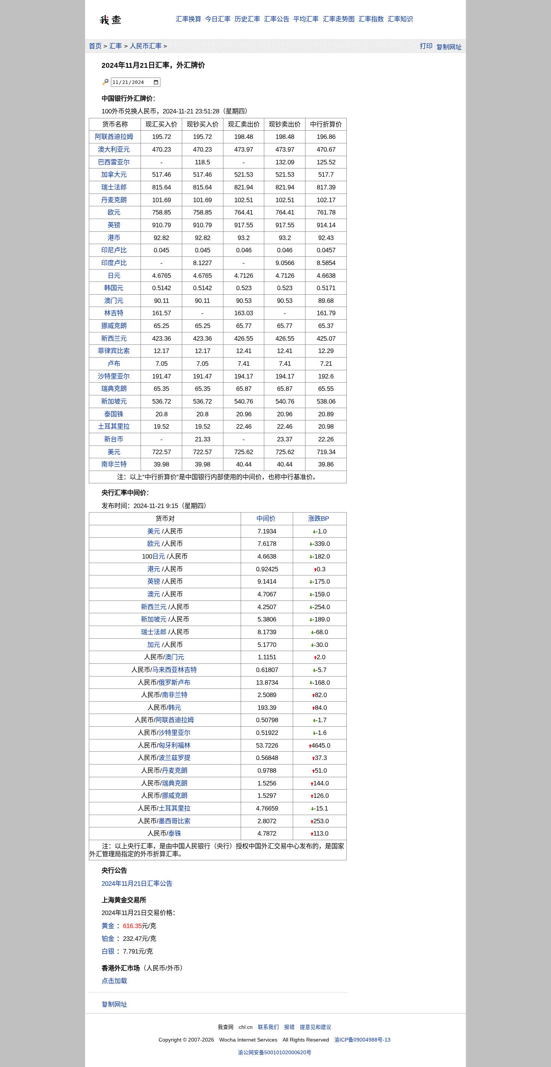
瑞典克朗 (114, 388)
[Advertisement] (406, 168)
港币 (114, 237)
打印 (426, 46)
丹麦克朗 (114, 200)
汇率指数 (371, 19)
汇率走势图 (339, 19)
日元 (114, 275)
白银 (108, 951)
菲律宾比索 (114, 351)
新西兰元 (114, 338)
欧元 (114, 212)
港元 (153, 569)
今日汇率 (218, 19)
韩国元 (113, 288)
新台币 (113, 439)
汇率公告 (276, 19)
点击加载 (114, 981)
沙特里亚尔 (114, 376)
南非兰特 (114, 464)
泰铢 (174, 833)
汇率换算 (188, 19)
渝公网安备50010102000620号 (274, 1052)
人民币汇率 (146, 46)
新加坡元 (114, 401)
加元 (153, 644)
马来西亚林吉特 (174, 670)
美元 (114, 452)
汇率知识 (400, 19)
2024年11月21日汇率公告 (137, 883)
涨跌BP (318, 518)
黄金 (108, 926)
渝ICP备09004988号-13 (362, 1040)
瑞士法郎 (114, 187)
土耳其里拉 (114, 426)
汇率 (115, 46)
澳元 (153, 594)
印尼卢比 (114, 250)
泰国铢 (113, 414)
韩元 (174, 707)
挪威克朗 (114, 325)
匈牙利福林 (174, 745)
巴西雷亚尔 (114, 162)
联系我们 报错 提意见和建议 (294, 1027)
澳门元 (113, 300)
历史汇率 (247, 19)
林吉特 (113, 313)
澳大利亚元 (114, 149)
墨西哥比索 (174, 821)
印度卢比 (114, 263)
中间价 (266, 518)
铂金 (108, 938)
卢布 (114, 363)
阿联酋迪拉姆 (114, 136)
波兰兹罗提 (174, 758)
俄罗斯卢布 (174, 682)
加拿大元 (114, 174)
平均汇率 (306, 19)
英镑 (114, 225)
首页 (95, 46)
